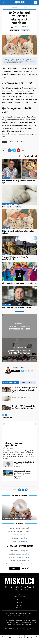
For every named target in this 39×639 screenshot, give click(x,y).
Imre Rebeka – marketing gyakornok (15, 518)
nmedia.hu (23, 541)
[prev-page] (3, 415)
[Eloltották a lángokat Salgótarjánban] (19, 432)
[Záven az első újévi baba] (19, 195)
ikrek (16, 142)
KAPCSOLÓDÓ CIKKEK (10, 383)
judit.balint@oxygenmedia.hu (22, 557)
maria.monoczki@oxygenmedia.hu (22, 564)
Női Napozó (25, 30)
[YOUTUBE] (23, 568)
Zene (3, 280)
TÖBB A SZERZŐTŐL (28, 383)
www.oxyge (16, 541)
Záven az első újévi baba (11, 207)
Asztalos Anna (17, 368)
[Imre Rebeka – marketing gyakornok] (19, 509)
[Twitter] (14, 150)
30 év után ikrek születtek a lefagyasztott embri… (18, 232)
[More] (23, 150)
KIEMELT (16, 204)
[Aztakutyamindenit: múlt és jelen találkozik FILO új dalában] (8, 464)
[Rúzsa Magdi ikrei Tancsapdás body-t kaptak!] (19, 271)
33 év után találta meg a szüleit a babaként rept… (18, 182)
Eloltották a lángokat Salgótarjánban (13, 444)
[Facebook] (10, 150)
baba (21, 142)
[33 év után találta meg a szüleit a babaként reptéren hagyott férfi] (19, 169)
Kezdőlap (14, 7)
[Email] (22, 371)
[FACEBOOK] (25, 568)
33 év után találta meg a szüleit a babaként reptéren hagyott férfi (24, 390)
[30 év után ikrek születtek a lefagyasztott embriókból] (19, 219)
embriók (11, 142)
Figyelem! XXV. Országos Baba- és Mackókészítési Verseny (24, 407)
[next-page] (6, 415)
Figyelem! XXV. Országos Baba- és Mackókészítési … (15, 258)
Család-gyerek (6, 304)
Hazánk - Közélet (7, 204)
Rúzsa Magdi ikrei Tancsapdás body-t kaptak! (19, 283)
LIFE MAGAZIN (23, 7)
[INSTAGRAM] (28, 568)
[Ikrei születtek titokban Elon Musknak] (19, 296)
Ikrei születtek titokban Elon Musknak (16, 307)
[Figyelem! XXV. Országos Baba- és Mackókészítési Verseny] (19, 245)
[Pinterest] (18, 150)
